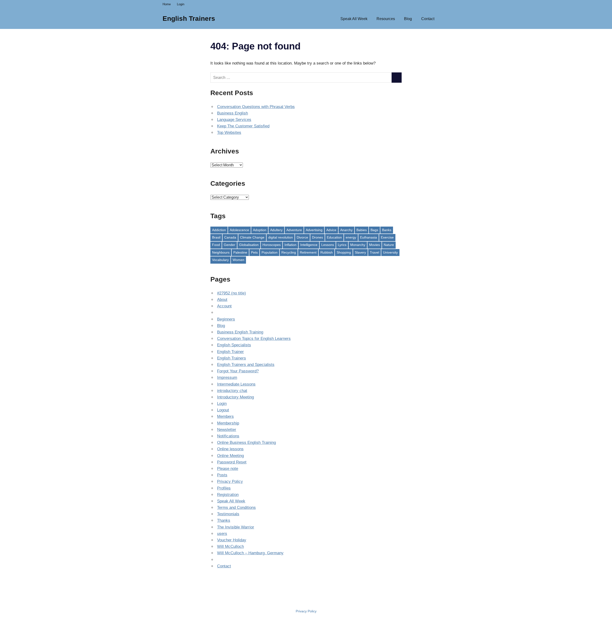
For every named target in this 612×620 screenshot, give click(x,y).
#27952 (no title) (231, 293)
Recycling (288, 252)
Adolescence (239, 230)
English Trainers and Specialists (245, 364)
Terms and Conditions (236, 507)
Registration (228, 494)
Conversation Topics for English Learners (254, 338)
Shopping (344, 252)
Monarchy (357, 245)
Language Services (234, 119)
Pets (254, 252)
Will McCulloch (230, 546)
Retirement (308, 252)
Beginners (226, 319)
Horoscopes (271, 245)
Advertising (314, 230)
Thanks (223, 520)
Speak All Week (353, 19)
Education (334, 237)
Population (270, 252)
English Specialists (234, 345)
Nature (389, 245)
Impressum (227, 377)
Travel (374, 252)
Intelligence (308, 245)
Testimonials (228, 514)
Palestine (240, 252)
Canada (230, 237)
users (222, 533)
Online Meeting (230, 455)
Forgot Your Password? (238, 371)
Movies (374, 245)
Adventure (294, 230)
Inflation (290, 245)
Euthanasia (368, 237)
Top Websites (229, 132)
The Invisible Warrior (235, 527)
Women (238, 260)
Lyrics (342, 245)
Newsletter (226, 429)
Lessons (327, 245)
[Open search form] (444, 18)
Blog (408, 19)
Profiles (224, 488)
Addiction (219, 230)
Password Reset (231, 462)
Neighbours (221, 252)
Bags (374, 230)
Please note (227, 468)
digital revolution (280, 237)
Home (167, 4)
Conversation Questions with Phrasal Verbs (256, 106)
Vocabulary (220, 260)
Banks (386, 230)
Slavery (360, 252)
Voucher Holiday (231, 540)
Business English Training (240, 332)
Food (216, 245)
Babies (361, 230)
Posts (222, 475)
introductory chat (232, 390)
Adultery (276, 230)
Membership (228, 423)
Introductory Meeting (235, 397)
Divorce (302, 237)
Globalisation (249, 245)
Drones (317, 237)
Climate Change (252, 237)
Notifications (228, 436)
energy (351, 237)
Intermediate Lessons (236, 384)
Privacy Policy (230, 481)
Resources (386, 19)
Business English (232, 113)
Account (224, 306)
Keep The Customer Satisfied (243, 126)
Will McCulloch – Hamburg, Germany (250, 553)
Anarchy (346, 230)
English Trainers (189, 18)
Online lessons (230, 449)
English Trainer (230, 351)
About (222, 299)
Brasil (216, 237)
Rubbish (326, 252)
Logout (223, 410)
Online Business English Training (246, 442)
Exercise (387, 237)
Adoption (259, 230)
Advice (331, 230)
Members (225, 416)
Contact (427, 19)
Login (180, 4)
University (390, 252)
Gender (229, 245)
